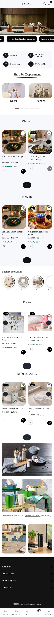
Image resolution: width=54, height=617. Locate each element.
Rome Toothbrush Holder (13, 408)
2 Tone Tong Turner (37, 156)
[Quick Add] (36, 460)
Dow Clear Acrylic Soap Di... (38, 410)
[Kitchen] (27, 185)
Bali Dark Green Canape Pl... (12, 157)
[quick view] (4, 171)
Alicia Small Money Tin (38, 337)
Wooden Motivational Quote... (12, 338)
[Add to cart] (23, 171)
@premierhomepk (32, 515)
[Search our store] (45, 3)
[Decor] (27, 366)
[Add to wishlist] (23, 133)
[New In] (27, 260)
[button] (17, 108)
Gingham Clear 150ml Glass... (38, 233)
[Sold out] (49, 168)
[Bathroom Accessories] (27, 437)
